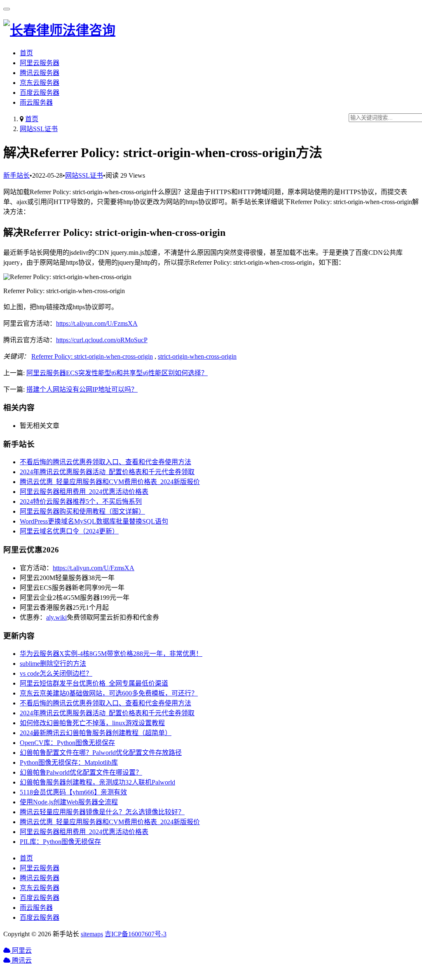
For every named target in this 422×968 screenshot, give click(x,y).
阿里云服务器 (39, 62)
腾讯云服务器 (39, 72)
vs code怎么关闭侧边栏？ (56, 673)
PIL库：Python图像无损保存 (60, 841)
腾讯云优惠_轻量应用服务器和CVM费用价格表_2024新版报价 (110, 481)
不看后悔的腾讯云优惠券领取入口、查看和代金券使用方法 (105, 461)
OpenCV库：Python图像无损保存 (67, 742)
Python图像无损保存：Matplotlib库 (69, 762)
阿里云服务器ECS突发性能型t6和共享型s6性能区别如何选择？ (117, 372)
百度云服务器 (39, 92)
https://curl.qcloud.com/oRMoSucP (102, 339)
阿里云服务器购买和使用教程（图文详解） (82, 511)
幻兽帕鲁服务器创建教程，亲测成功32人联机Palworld (97, 782)
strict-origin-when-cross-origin (197, 356)
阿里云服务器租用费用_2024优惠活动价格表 (84, 491)
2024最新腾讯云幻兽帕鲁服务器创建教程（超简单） (95, 732)
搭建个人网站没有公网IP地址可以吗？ (82, 389)
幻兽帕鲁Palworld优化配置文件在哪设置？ (81, 772)
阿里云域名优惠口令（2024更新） (69, 531)
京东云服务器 (39, 82)
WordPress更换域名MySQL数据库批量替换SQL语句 (94, 521)
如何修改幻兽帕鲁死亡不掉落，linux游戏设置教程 (92, 722)
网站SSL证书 (39, 128)
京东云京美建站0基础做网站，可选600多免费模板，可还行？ (109, 693)
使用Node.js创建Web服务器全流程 (69, 802)
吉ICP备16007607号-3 (135, 933)
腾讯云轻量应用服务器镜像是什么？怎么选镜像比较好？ (102, 811)
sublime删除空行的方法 (53, 663)
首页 (26, 52)
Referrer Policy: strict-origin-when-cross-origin (92, 356)
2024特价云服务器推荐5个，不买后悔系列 (81, 501)
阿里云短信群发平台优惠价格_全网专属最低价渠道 (94, 683)
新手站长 (16, 175)
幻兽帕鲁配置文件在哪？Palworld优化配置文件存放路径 (101, 752)
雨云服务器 (36, 102)
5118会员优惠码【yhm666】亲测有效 (73, 792)
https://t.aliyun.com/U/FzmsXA (97, 323)
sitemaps (92, 933)
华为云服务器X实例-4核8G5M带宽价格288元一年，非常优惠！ (111, 653)
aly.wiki (56, 617)
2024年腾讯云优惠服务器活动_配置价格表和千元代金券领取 (107, 471)
